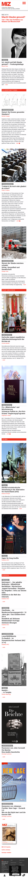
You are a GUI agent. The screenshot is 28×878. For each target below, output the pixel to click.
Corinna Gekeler (6, 343)
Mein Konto (22, 860)
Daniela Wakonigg (6, 694)
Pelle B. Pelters (6, 190)
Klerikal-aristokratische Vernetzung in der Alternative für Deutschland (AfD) (13, 490)
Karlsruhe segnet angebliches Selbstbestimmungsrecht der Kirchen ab (13, 339)
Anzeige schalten (6, 852)
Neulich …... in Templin (6, 691)
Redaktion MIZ (5, 560)
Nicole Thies (5, 66)
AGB (11, 860)
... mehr (6, 84)
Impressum (13, 865)
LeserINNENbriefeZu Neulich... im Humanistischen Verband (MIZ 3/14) (13, 639)
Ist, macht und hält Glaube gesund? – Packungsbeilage (13, 63)
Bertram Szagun (6, 116)
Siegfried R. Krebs (6, 415)
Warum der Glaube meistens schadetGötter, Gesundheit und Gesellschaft (13, 266)
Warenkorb (22, 865)
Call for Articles (6, 850)
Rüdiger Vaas (5, 271)
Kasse (21, 862)
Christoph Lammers (6, 754)
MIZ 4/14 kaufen (6, 847)
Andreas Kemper (6, 493)
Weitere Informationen (16, 872)
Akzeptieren (15, 874)
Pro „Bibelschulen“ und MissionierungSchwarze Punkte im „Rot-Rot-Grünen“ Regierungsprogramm (14, 410)
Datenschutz (13, 862)
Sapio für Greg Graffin (10, 558)
